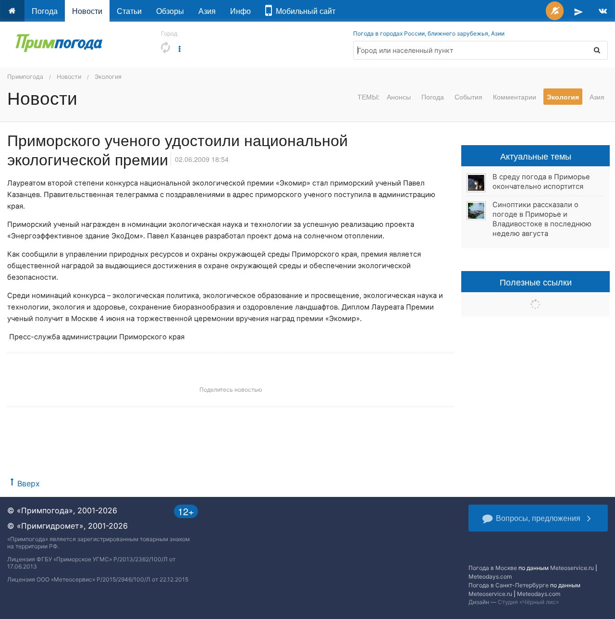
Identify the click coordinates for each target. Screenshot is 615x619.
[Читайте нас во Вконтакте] (602, 11)
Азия (207, 10)
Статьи (129, 10)
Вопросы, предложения (538, 517)
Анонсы (399, 96)
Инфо (240, 10)
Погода (45, 10)
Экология (108, 76)
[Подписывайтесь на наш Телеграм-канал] (578, 11)
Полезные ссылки (536, 281)
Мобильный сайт (303, 10)
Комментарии (514, 96)
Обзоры (170, 10)
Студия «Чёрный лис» (528, 602)
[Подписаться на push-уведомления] (554, 11)
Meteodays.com (490, 576)
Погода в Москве (492, 567)
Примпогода (25, 76)
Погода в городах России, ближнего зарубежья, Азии (428, 33)
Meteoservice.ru (572, 567)
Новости (87, 10)
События (468, 96)
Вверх (28, 483)
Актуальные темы (535, 155)
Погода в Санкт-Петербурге (508, 585)
